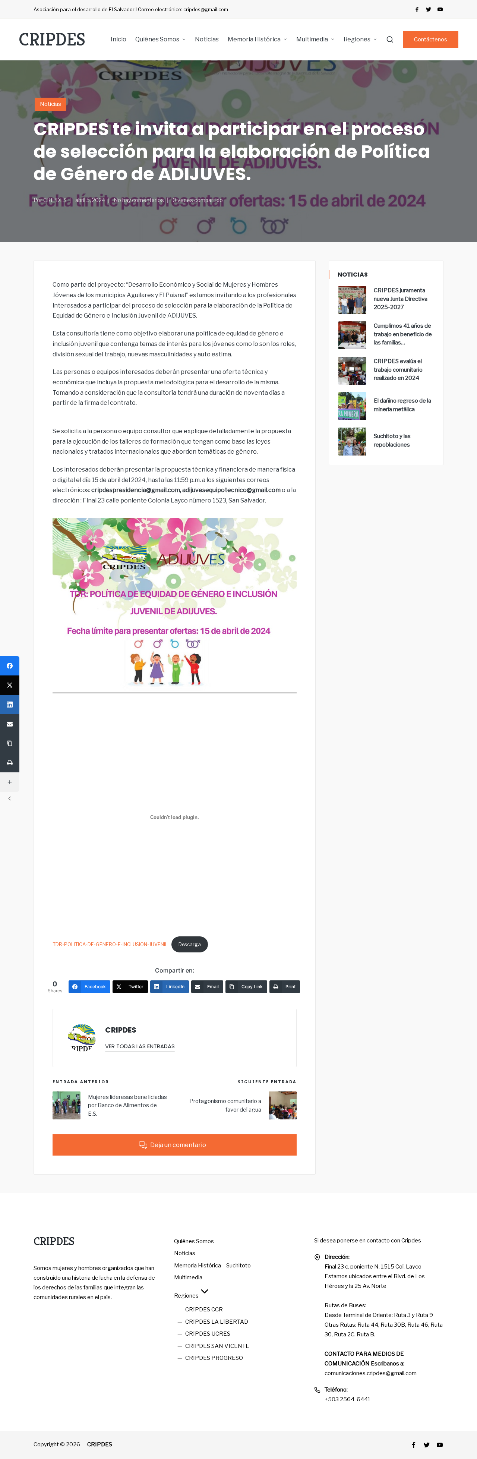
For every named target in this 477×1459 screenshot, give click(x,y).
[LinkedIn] (9, 704)
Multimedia (188, 1277)
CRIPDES (52, 39)
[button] (430, 39)
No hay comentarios (139, 200)
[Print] (9, 762)
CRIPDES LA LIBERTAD (216, 1321)
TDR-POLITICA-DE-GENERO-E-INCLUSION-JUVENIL (110, 944)
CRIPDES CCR (204, 1309)
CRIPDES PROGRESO (214, 1358)
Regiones (186, 1295)
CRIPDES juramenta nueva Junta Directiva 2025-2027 (400, 299)
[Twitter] (428, 9)
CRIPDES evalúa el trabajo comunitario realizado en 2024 (398, 369)
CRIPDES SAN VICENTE (217, 1346)
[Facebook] (417, 9)
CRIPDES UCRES (207, 1333)
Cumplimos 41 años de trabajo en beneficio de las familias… (403, 334)
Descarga (190, 944)
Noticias (50, 104)
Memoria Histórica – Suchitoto (212, 1265)
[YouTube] (440, 9)
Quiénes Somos (194, 1241)
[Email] (9, 724)
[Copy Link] (9, 743)
